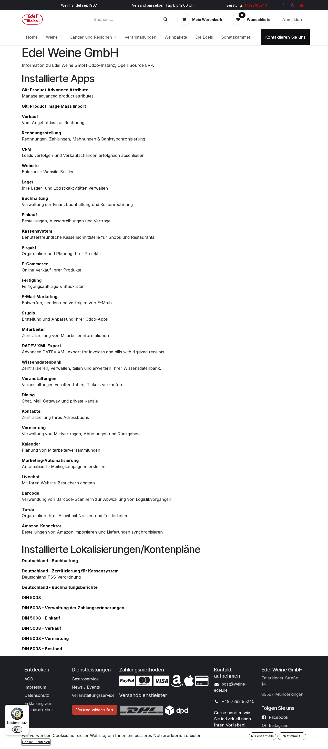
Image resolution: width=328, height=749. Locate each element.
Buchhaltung (35, 198)
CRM (26, 149)
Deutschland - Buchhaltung (50, 560)
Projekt (29, 247)
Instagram (278, 725)
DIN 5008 (31, 597)
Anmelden (292, 19)
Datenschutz (36, 695)
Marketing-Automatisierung (50, 460)
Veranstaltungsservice (93, 695)
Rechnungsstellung (41, 132)
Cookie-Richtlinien (36, 742)
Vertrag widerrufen (94, 709)
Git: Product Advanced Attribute (55, 89)
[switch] (17, 729)
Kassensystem (37, 231)
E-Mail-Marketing (39, 296)
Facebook (278, 717)
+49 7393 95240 (237, 701)
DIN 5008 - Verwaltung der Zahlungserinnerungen (73, 607)
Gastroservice (85, 678)
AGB (28, 678)
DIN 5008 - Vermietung (45, 638)
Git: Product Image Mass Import (54, 106)
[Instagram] (292, 5)
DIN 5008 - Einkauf (41, 618)
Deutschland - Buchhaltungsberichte (60, 587)
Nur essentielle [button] (262, 736)
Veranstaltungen (39, 378)
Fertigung (32, 280)
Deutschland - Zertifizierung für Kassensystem (70, 570)
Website (30, 165)
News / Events (86, 687)
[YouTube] (302, 5)
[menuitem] (32, 37)
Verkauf (30, 116)
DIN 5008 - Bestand (42, 648)
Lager (28, 181)
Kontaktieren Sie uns (285, 37)
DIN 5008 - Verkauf (41, 628)
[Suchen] (165, 19)
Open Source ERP (135, 65)
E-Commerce (35, 263)
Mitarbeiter (33, 329)
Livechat (31, 476)
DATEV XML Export (41, 345)
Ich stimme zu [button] (292, 736)
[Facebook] (283, 5)
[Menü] (26, 708)
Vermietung (34, 427)
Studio (28, 313)
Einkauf (29, 214)
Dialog (28, 394)
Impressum (35, 687)
